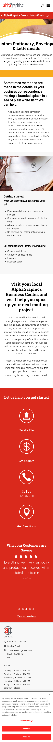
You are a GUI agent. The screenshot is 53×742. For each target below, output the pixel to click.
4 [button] (30, 609)
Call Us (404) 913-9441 (17, 641)
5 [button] (34, 609)
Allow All (26, 736)
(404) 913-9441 (26, 495)
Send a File (26, 430)
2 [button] (23, 609)
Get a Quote (26, 461)
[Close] (49, 694)
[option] (26, 580)
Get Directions (26, 526)
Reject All (26, 728)
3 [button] (26, 609)
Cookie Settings (26, 720)
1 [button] (19, 609)
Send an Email (13, 646)
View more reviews (26, 616)
